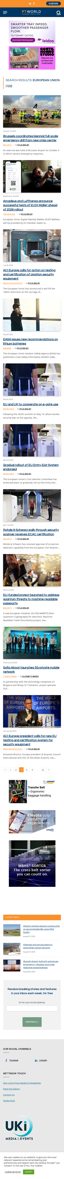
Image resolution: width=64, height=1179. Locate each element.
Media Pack (9, 1101)
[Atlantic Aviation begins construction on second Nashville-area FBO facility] (11, 930)
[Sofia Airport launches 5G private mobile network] (32, 643)
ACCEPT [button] (28, 1172)
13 (43, 770)
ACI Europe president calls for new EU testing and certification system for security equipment (30, 740)
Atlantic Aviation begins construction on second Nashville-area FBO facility (41, 929)
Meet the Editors (11, 1089)
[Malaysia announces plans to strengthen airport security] (11, 949)
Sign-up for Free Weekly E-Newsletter (22, 1083)
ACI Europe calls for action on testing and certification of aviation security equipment (29, 274)
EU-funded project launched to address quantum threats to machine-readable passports (31, 599)
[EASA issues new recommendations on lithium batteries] (32, 315)
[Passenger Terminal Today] (32, 12)
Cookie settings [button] (13, 1172)
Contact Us (8, 1095)
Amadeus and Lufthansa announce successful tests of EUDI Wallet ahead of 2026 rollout (30, 205)
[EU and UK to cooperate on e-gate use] (32, 379)
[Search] (58, 12)
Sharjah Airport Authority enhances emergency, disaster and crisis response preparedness (40, 964)
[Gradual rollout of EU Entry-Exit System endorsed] (32, 440)
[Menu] (5, 12)
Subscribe (53, 3)
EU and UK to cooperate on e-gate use (30, 404)
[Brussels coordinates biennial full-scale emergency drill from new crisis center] (32, 111)
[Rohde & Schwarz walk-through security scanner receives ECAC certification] (32, 505)
